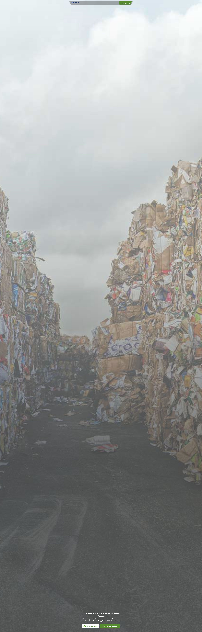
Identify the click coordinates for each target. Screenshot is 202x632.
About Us (111, 2)
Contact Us (116, 2)
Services (103, 2)
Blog (107, 2)
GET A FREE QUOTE (109, 626)
